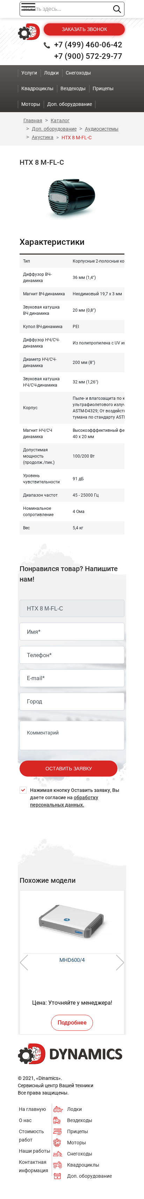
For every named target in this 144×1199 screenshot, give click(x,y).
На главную (32, 1109)
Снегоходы (79, 1154)
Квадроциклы (83, 1165)
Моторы (76, 1142)
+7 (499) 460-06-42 (88, 44)
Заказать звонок (84, 29)
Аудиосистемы (101, 129)
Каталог (60, 120)
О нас (25, 1120)
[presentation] (24, 962)
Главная (32, 120)
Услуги (29, 73)
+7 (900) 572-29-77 (88, 56)
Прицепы (77, 1131)
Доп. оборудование (54, 129)
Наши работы (34, 1151)
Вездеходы (79, 1120)
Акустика (42, 137)
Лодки (74, 1109)
